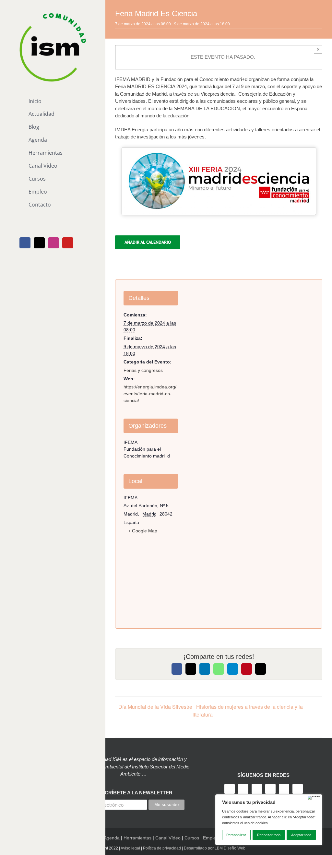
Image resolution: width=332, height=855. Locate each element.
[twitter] (243, 789)
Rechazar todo (268, 835)
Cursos (191, 837)
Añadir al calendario (147, 242)
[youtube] (270, 789)
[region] (268, 819)
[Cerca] (314, 798)
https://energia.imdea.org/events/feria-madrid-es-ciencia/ (150, 393)
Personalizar (236, 835)
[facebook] (229, 789)
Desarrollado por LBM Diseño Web (214, 848)
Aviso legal (130, 848)
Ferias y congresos (143, 370)
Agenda (112, 837)
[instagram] (257, 789)
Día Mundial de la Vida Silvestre (155, 706)
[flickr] (297, 789)
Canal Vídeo (168, 837)
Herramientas (137, 837)
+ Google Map (142, 530)
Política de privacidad (162, 848)
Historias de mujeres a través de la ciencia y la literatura (248, 710)
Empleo (211, 837)
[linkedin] (284, 789)
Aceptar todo (301, 835)
